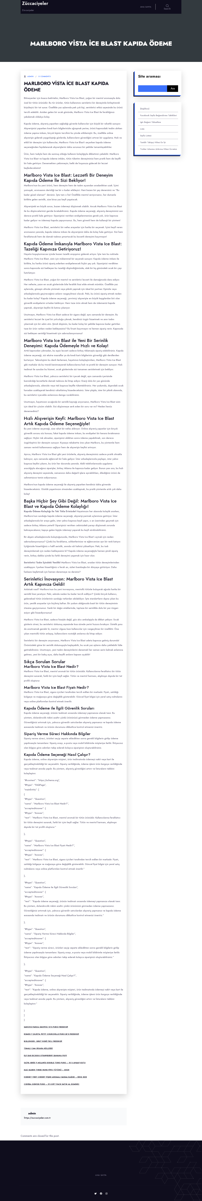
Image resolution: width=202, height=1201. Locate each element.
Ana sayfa (145, 6)
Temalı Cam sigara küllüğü (38, 1048)
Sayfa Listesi (145, 135)
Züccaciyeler (35, 3)
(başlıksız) (144, 108)
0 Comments (44, 76)
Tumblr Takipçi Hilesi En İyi (153, 142)
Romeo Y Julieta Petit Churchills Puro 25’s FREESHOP (51, 1034)
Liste (142, 128)
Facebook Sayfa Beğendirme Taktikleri (158, 115)
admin (30, 76)
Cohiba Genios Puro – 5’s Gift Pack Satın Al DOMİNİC (51, 1084)
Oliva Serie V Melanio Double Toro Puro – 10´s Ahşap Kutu (55, 1063)
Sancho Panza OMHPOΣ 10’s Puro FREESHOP (46, 1027)
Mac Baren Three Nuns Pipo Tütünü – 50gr (46, 1070)
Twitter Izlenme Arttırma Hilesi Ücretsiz (158, 149)
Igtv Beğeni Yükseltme (150, 122)
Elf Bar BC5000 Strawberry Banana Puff (45, 1055)
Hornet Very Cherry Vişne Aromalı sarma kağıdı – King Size (55, 1077)
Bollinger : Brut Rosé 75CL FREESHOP (43, 1041)
